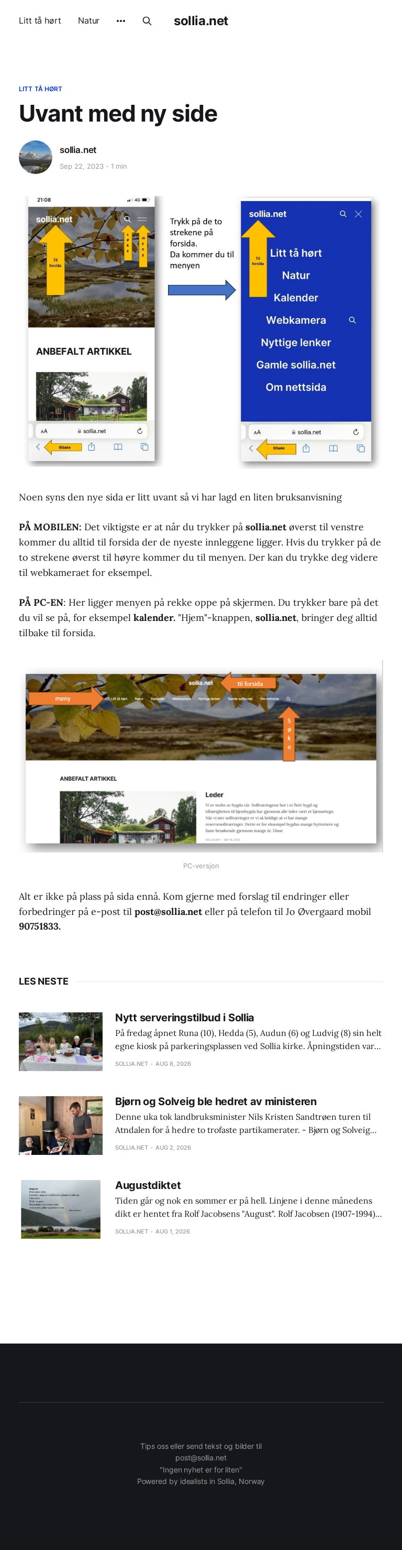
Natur (89, 20)
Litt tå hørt (40, 20)
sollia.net (201, 21)
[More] (121, 21)
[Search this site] (147, 21)
